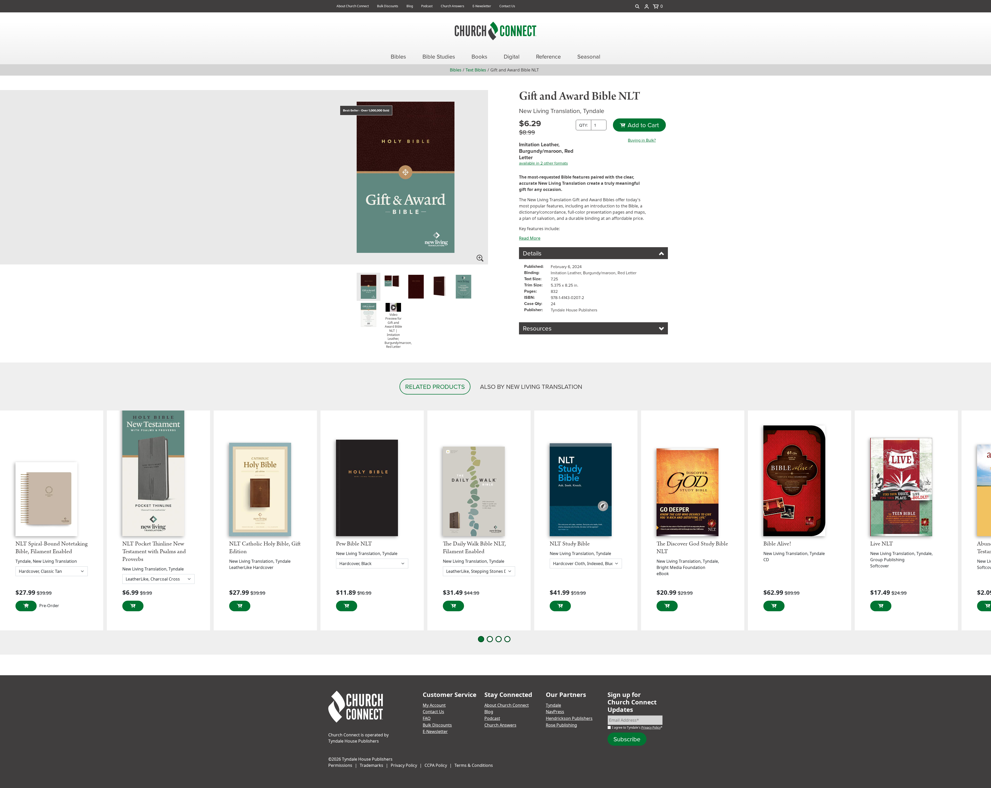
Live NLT (881, 544)
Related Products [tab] (435, 386)
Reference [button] (548, 56)
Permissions (340, 765)
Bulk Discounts (387, 6)
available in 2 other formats (543, 163)
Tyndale (553, 705)
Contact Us (507, 6)
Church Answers (452, 6)
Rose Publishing (561, 725)
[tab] (368, 287)
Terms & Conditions (473, 765)
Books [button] (479, 56)
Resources (537, 328)
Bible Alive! (777, 544)
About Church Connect (353, 6)
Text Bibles (476, 70)
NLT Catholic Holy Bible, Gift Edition (265, 548)
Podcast (427, 6)
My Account (434, 705)
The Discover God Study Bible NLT (692, 548)
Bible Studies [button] (438, 56)
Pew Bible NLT (354, 544)
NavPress (555, 711)
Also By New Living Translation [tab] (531, 386)
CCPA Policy (436, 765)
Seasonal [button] (588, 56)
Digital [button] (512, 56)
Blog (409, 6)
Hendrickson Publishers (569, 718)
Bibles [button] (398, 56)
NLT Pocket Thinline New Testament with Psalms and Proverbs (154, 552)
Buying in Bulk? (642, 140)
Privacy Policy (651, 727)
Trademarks (371, 765)
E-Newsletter (482, 6)
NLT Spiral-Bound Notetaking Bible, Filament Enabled (51, 548)
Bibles (455, 70)
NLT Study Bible (570, 544)
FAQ (427, 718)
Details (532, 253)
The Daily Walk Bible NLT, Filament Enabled (474, 548)
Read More (529, 238)
